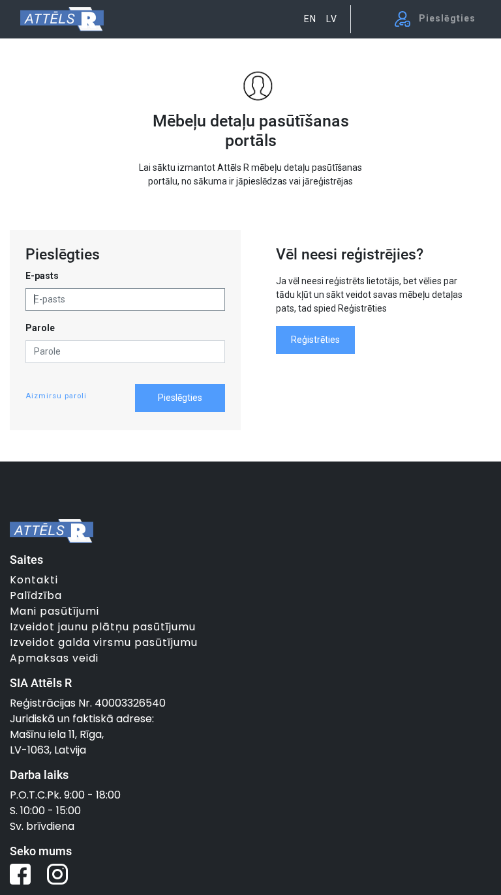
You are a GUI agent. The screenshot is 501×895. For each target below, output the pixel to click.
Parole (40, 328)
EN (310, 19)
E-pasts (42, 276)
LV (331, 19)
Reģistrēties (315, 339)
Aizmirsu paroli (56, 396)
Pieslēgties (180, 397)
